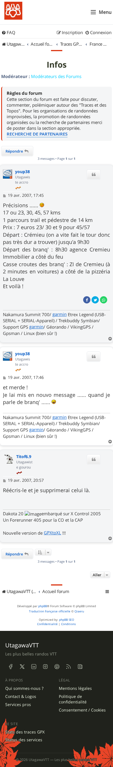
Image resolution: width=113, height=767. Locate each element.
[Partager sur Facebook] (86, 299)
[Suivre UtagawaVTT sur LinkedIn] (33, 667)
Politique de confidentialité (73, 699)
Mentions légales (75, 688)
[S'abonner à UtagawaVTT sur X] (22, 667)
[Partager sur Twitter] (95, 299)
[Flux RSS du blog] (80, 667)
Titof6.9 (23, 456)
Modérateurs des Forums (56, 76)
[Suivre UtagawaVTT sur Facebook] (10, 667)
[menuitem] (8, 33)
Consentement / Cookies (82, 710)
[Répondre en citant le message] (94, 174)
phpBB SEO (66, 620)
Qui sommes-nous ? (24, 688)
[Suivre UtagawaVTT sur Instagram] (45, 667)
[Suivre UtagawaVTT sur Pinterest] (57, 667)
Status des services (23, 739)
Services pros (18, 704)
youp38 (22, 171)
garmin (59, 314)
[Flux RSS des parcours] (68, 667)
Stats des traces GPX (25, 732)
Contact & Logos (20, 696)
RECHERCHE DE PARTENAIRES (37, 134)
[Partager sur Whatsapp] (103, 299)
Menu (105, 12)
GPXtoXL (52, 533)
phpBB (42, 606)
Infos (57, 64)
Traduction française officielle (49, 611)
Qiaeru (79, 611)
